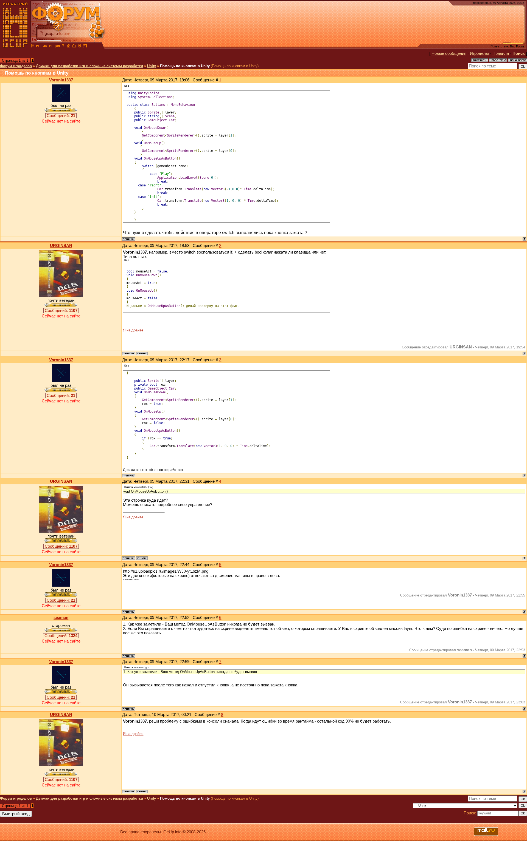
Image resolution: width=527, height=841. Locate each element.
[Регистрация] (47, 46)
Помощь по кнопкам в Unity (185, 66)
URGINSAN (61, 245)
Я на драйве (133, 330)
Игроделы (479, 53)
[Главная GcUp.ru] (15, 46)
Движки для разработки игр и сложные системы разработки (89, 66)
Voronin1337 (61, 80)
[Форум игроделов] (32, 46)
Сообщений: (61, 115)
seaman (61, 617)
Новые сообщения (448, 53)
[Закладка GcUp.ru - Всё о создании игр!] (74, 46)
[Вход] (63, 46)
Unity (151, 66)
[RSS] (85, 46)
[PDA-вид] (79, 46)
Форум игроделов (16, 66)
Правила (500, 53)
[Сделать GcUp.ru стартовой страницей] (68, 46)
